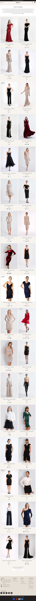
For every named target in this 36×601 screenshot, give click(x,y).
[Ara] (3, 2)
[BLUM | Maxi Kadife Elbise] (26, 127)
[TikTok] (9, 593)
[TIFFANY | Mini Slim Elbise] (9, 353)
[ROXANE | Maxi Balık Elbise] (9, 127)
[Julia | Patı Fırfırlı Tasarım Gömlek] (26, 482)
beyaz (10, 176)
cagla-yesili (9, 47)
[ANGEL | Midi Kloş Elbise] (9, 191)
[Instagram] (4, 593)
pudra (10, 208)
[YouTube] (12, 593)
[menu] (1, 2)
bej (10, 47)
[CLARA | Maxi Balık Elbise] (26, 62)
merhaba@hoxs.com (6, 586)
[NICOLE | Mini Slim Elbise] (26, 353)
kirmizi (6, 47)
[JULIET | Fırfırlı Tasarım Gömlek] (9, 417)
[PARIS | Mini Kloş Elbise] (26, 320)
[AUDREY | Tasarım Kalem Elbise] (9, 450)
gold (25, 241)
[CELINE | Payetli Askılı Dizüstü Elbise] (9, 288)
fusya (25, 338)
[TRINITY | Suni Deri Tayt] (26, 385)
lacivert (28, 47)
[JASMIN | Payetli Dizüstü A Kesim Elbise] (26, 256)
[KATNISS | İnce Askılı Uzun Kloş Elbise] (9, 159)
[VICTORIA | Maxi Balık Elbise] (26, 30)
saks (28, 338)
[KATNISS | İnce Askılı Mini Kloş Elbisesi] (9, 546)
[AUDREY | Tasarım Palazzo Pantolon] (9, 385)
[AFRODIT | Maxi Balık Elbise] (26, 546)
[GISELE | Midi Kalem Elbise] (26, 224)
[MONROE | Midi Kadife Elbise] (9, 256)
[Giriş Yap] (32, 2)
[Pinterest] (6, 593)
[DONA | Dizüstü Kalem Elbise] (26, 288)
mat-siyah (27, 402)
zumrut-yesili (28, 176)
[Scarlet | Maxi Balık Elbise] (26, 94)
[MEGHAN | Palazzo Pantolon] (9, 514)
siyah (25, 47)
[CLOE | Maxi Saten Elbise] (9, 30)
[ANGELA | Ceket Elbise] (9, 482)
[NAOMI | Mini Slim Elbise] (9, 320)
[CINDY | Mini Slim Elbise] (26, 514)
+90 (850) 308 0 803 (6, 584)
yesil (27, 434)
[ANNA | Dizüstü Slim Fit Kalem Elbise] (26, 417)
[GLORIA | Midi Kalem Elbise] (26, 159)
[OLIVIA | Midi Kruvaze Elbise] (26, 450)
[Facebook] (1, 593)
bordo (25, 144)
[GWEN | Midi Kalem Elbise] (26, 191)
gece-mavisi (7, 47)
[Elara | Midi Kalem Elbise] (9, 224)
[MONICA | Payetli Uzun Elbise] (9, 94)
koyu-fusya (27, 338)
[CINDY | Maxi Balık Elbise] (9, 61)
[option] (18, 0)
